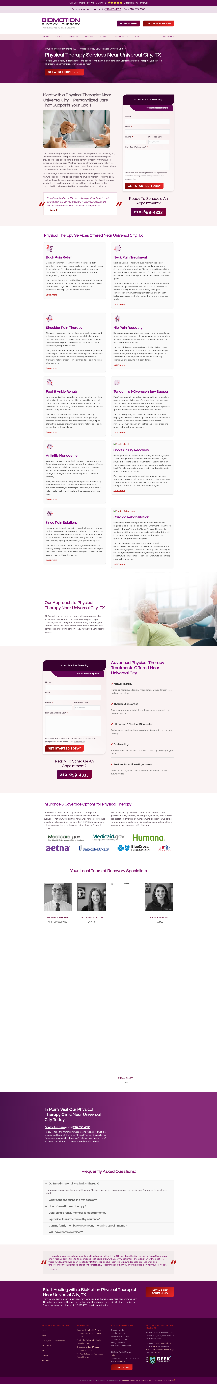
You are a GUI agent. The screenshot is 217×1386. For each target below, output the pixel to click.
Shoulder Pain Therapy (64, 328)
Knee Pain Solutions (61, 522)
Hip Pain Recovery (128, 328)
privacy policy (130, 179)
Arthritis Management (63, 455)
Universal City (166, 1343)
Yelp (113, 1355)
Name (128, 116)
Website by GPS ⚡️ (168, 1380)
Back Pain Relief (59, 257)
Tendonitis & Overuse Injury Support (142, 391)
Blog (43, 1350)
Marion (148, 1349)
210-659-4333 (113, 9)
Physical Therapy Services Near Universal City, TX (102, 49)
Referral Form (128, 23)
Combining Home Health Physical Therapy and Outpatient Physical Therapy (89, 1333)
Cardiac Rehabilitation (131, 517)
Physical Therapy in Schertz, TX (60, 49)
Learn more (51, 295)
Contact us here (55, 1127)
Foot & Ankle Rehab (61, 391)
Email (128, 127)
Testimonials (46, 1345)
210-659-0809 (120, 1361)
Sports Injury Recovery (131, 450)
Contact (45, 1355)
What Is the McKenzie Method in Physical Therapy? (89, 1341)
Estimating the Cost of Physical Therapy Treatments (88, 1348)
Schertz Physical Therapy (150, 1380)
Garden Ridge (169, 1349)
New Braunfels (157, 1349)
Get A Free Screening (158, 23)
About (44, 1336)
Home (44, 1331)
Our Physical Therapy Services (53, 1341)
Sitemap (125, 1380)
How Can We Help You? (136, 147)
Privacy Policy (135, 1380)
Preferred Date (155, 137)
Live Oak (157, 1353)
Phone (129, 137)
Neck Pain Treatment (130, 257)
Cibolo (158, 1343)
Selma (155, 1346)
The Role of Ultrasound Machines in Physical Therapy (90, 1355)
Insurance (46, 1360)
